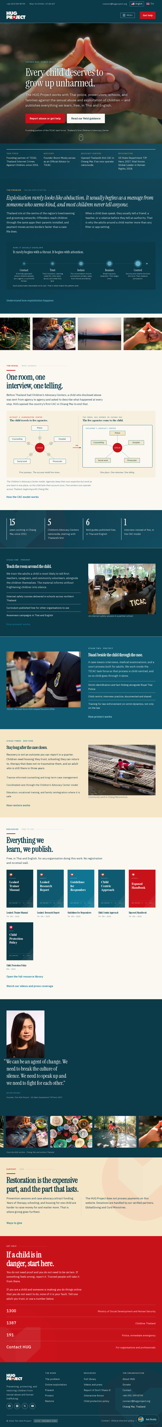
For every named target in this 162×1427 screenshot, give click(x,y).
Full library (90, 1379)
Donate (127, 1384)
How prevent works (18, 624)
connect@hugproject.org (115, 3)
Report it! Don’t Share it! (97, 1390)
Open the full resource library (24, 976)
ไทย (152, 3)
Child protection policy (96, 1401)
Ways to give (14, 1223)
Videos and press (93, 1384)
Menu (129, 15)
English (139, 3)
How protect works (100, 716)
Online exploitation (56, 1384)
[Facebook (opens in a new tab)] (9, 1406)
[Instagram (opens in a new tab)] (17, 1406)
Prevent (49, 1390)
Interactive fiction (94, 1395)
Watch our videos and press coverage (29, 986)
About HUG (129, 1379)
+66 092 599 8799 (15, 3)
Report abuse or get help (45, 118)
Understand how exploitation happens (30, 300)
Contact (127, 1390)
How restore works (18, 805)
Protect (49, 1395)
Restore (49, 1401)
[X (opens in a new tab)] (25, 1406)
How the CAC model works (22, 496)
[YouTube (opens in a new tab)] (32, 1406)
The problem (52, 1379)
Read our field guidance (86, 118)
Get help (148, 15)
